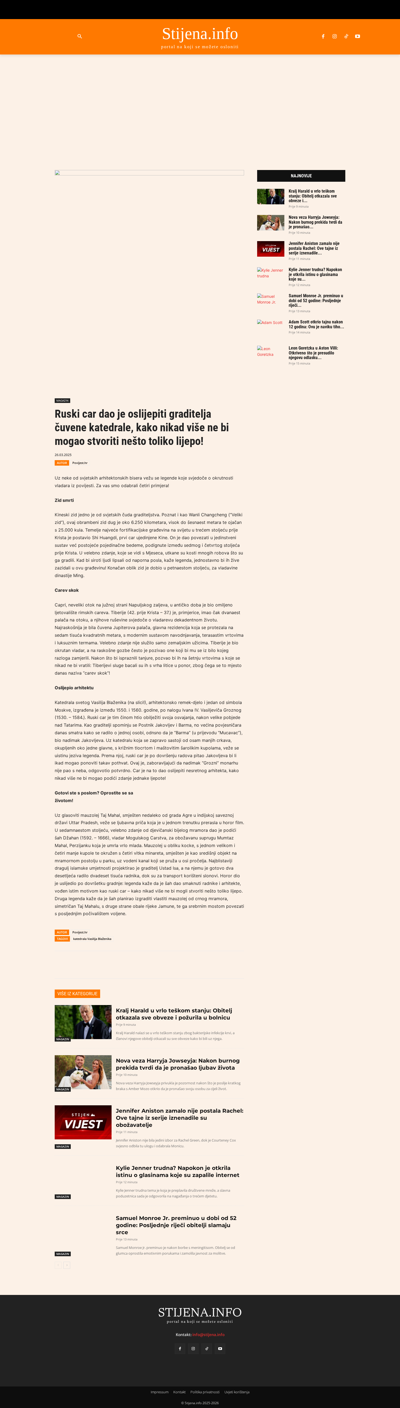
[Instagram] (334, 36)
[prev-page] (58, 1265)
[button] (79, 37)
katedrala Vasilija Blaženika (92, 939)
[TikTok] (346, 36)
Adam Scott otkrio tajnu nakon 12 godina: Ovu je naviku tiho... (316, 324)
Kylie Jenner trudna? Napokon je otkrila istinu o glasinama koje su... (315, 274)
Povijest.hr (80, 463)
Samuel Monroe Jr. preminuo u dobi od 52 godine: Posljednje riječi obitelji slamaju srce (176, 1225)
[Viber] (179, 454)
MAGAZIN (62, 400)
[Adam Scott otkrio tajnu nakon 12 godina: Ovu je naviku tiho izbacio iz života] (270, 327)
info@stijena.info (208, 1334)
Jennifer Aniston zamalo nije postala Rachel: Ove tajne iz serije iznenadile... (314, 248)
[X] (154, 454)
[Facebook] (323, 36)
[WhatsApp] (167, 454)
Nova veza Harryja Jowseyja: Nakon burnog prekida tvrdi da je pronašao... (315, 222)
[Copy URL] (192, 454)
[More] (205, 454)
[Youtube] (357, 36)
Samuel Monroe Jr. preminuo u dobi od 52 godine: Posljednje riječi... (316, 300)
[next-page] (66, 1265)
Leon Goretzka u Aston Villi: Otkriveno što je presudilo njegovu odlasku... (313, 352)
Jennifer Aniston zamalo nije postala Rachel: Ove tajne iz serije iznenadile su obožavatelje (179, 1117)
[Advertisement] (200, 106)
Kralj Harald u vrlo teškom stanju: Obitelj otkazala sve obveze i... (313, 196)
